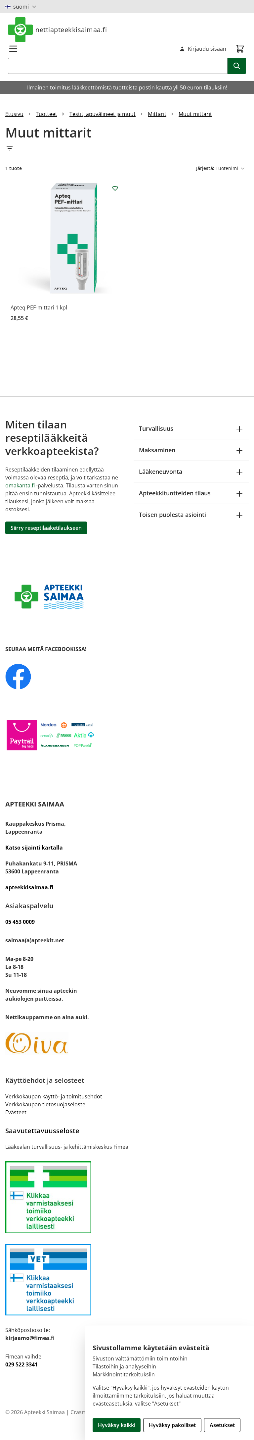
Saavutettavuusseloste (42, 1130)
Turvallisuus (156, 428)
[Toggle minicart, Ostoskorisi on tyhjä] (240, 49)
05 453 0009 (20, 921)
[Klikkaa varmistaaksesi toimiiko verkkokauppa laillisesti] (127, 1197)
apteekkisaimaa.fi (29, 887)
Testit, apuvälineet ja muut (102, 114)
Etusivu (14, 114)
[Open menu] (13, 48)
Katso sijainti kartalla (34, 847)
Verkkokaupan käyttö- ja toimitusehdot (53, 1096)
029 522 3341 (21, 1364)
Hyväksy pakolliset (172, 1425)
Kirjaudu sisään (207, 48)
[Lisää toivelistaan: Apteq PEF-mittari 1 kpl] (115, 188)
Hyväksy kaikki (116, 1425)
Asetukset (222, 1425)
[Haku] (237, 66)
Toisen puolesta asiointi (172, 515)
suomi (21, 6)
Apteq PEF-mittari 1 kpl (39, 307)
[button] (127, 148)
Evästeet (15, 1112)
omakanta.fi (20, 485)
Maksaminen (157, 450)
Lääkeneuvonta (160, 471)
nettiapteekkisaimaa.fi (71, 29)
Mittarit (157, 114)
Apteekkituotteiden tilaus (175, 493)
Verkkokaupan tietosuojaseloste (45, 1104)
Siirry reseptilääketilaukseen (46, 527)
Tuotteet (46, 114)
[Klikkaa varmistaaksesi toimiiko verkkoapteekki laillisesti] (127, 1280)
